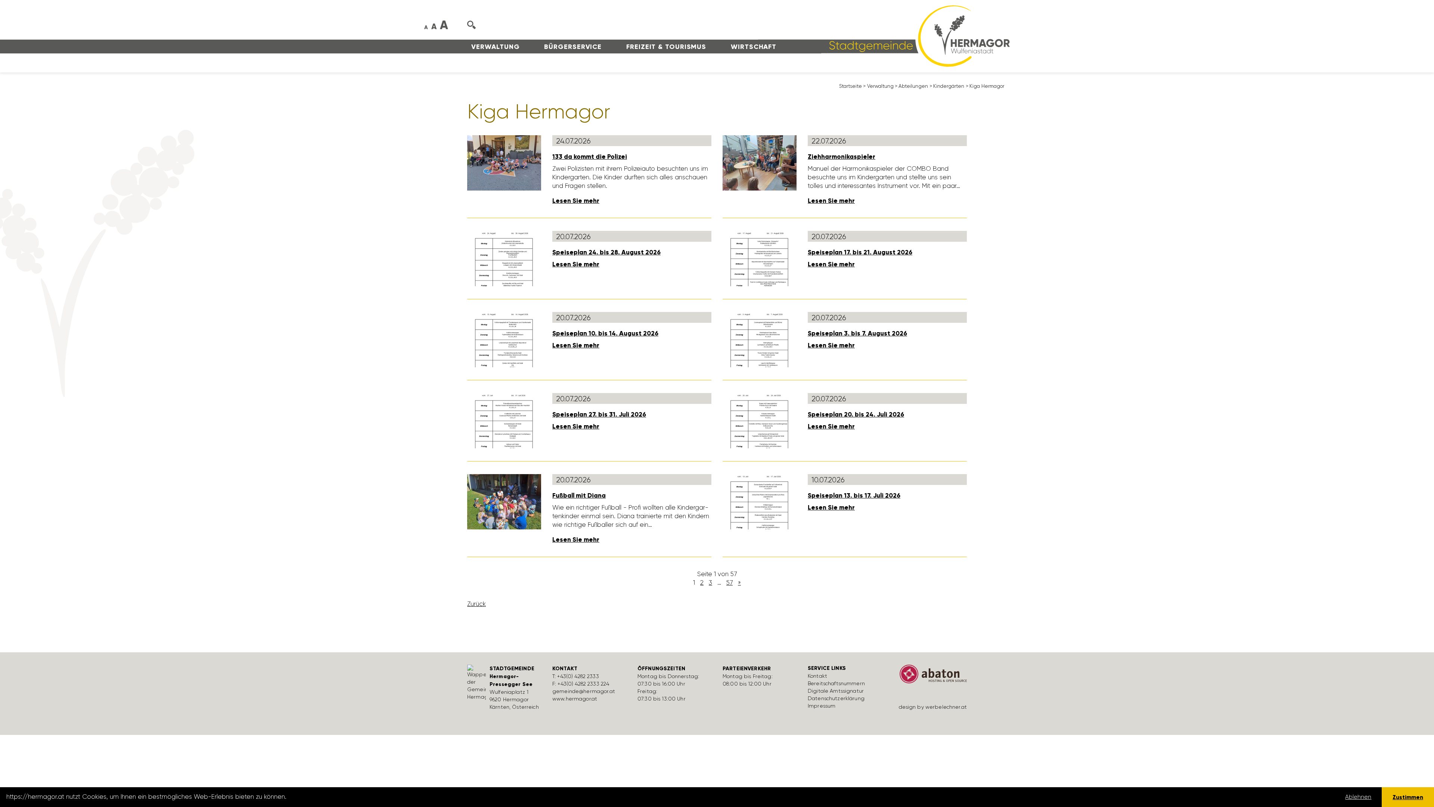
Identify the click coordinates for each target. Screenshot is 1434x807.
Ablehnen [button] (1358, 797)
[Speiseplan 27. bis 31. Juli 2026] (504, 420)
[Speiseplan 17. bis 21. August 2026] (760, 258)
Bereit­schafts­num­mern (836, 683)
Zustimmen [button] (1408, 797)
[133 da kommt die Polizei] (504, 162)
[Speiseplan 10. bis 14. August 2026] (504, 339)
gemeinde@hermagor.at (583, 691)
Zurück (476, 603)
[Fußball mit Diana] (504, 501)
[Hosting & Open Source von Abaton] (930, 677)
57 (729, 582)
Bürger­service (573, 47)
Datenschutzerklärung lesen (329, 797)
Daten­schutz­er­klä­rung (836, 698)
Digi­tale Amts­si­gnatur (836, 691)
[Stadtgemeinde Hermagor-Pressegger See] (884, 35)
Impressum (821, 706)
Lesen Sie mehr (575, 201)
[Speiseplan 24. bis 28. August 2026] (504, 258)
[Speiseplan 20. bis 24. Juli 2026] (760, 420)
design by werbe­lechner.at (933, 707)
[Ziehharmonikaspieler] (760, 162)
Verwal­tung (495, 47)
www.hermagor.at (574, 699)
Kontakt (817, 676)
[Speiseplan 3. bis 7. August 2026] (760, 339)
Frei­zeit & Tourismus (666, 47)
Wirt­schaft (753, 47)
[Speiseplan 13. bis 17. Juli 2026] (760, 501)
